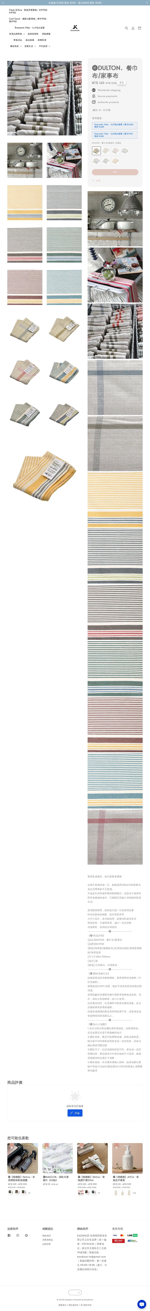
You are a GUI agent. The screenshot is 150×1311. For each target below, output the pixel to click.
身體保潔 (42, 40)
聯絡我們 (46, 1235)
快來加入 (93, 2)
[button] (126, 28)
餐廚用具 (14, 46)
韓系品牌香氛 (15, 34)
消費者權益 (47, 1239)
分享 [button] (98, 180)
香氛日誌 (17, 40)
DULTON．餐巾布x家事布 (106, 143)
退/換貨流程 (86, 1305)
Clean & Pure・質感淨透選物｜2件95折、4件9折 (29, 11)
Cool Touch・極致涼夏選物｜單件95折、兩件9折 (29, 20)
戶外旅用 (43, 46)
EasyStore (88, 1299)
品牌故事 (46, 1244)
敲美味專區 (33, 33)
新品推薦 (30, 40)
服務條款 (62, 1305)
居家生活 (28, 46)
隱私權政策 (74, 1305)
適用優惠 (97, 118)
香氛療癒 (46, 33)
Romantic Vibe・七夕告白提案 (30, 27)
